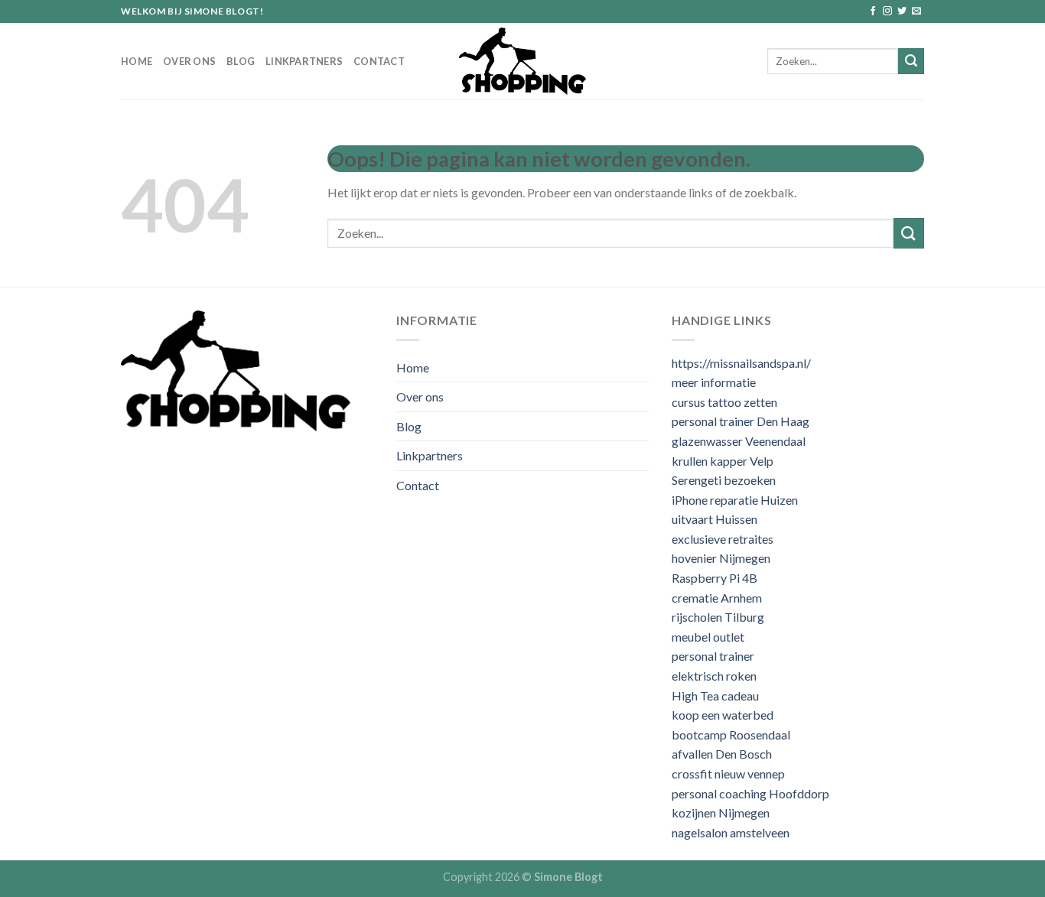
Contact (379, 61)
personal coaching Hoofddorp (750, 793)
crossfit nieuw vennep (728, 773)
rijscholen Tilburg (718, 616)
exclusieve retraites (722, 538)
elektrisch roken (714, 675)
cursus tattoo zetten (724, 402)
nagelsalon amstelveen (730, 832)
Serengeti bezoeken (724, 480)
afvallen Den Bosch (722, 753)
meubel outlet (708, 636)
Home (136, 61)
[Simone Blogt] (522, 61)
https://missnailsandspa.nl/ (741, 363)
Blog (240, 61)
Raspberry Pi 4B (714, 577)
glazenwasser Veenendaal (739, 441)
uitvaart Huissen (714, 519)
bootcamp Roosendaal (731, 734)
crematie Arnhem (717, 597)
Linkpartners (304, 61)
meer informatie (714, 382)
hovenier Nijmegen (721, 558)
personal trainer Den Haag (740, 421)
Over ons (189, 61)
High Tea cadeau (715, 695)
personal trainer (713, 655)
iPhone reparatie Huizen (735, 499)
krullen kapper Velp (722, 460)
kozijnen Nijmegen (721, 812)
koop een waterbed (722, 714)
